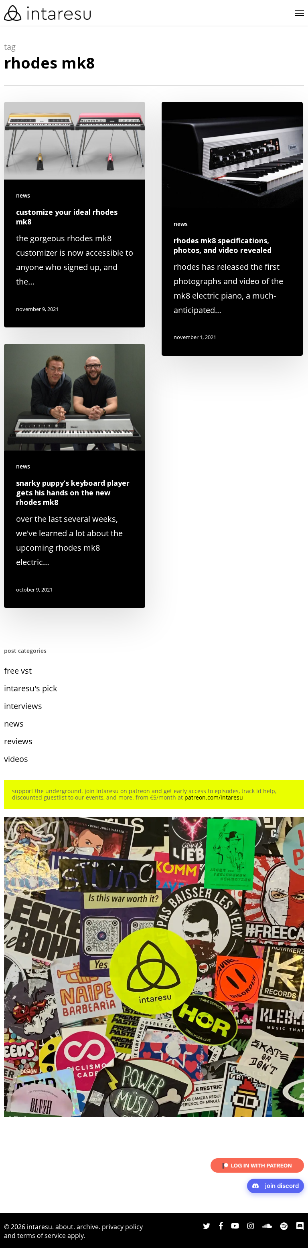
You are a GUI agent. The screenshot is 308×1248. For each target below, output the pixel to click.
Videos (16, 758)
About (64, 1226)
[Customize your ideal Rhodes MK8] (74, 214)
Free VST (18, 670)
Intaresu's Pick (30, 688)
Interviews (23, 706)
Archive (88, 1226)
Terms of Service (41, 1235)
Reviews (18, 741)
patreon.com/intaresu (213, 797)
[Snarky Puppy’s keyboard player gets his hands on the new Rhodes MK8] (74, 476)
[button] (299, 13)
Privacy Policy (122, 1226)
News (23, 195)
